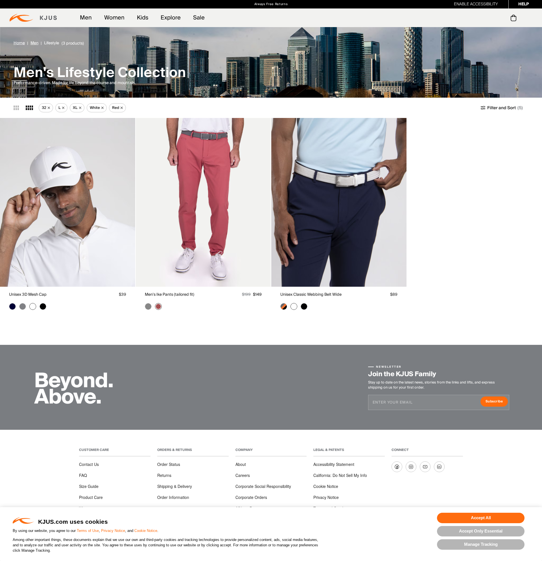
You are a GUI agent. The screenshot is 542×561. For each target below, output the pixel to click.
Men (86, 18)
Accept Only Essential (480, 531)
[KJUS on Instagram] (411, 466)
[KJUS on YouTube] (425, 466)
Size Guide (89, 486)
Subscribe (497, 402)
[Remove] (49, 108)
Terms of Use (88, 531)
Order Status (168, 464)
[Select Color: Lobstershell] (158, 306)
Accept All (481, 517)
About (240, 464)
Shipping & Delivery (174, 486)
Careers (242, 475)
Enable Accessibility (476, 4)
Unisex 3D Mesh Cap (28, 294)
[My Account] (502, 17)
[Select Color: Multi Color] (283, 306)
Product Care (91, 497)
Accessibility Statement (333, 464)
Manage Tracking (481, 544)
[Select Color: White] (32, 306)
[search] (491, 18)
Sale (199, 18)
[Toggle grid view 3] (16, 108)
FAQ (83, 475)
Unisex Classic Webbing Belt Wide (311, 294)
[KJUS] (33, 18)
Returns (164, 475)
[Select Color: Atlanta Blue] (12, 306)
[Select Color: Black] (43, 306)
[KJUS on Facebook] (397, 466)
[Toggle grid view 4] (29, 108)
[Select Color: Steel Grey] (22, 306)
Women (114, 18)
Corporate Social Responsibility (263, 486)
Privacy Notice (113, 531)
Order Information (173, 497)
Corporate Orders (251, 497)
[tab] (514, 17)
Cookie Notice (145, 531)
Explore (171, 18)
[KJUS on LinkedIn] (439, 466)
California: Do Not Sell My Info (340, 475)
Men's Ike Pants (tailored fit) (169, 294)
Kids (142, 18)
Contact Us (89, 464)
